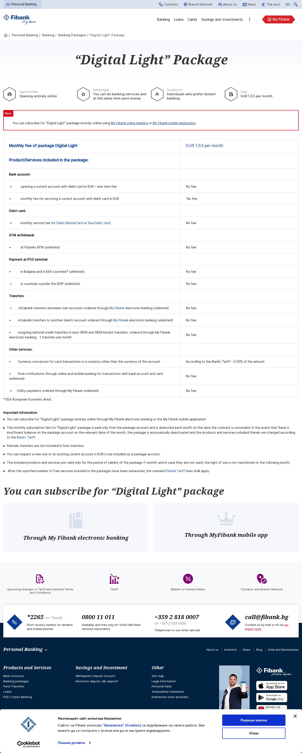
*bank (56, 617)
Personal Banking (24, 35)
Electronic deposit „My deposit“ (97, 681)
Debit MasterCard (69, 223)
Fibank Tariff (175, 471)
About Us (230, 4)
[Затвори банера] (295, 716)
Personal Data (161, 686)
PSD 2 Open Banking (17, 697)
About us (212, 649)
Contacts (171, 4)
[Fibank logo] (19, 19)
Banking (163, 19)
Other (249, 19)
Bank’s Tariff (26, 437)
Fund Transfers (13, 686)
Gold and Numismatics (283, 649)
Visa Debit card (99, 223)
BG (288, 5)
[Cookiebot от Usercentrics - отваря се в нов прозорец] (28, 744)
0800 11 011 (98, 617)
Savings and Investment (101, 668)
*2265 (35, 617)
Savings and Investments (222, 19)
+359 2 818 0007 (177, 617)
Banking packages (16, 681)
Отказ (253, 733)
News (252, 4)
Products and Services (27, 668)
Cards (192, 19)
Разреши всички (254, 720)
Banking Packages (71, 35)
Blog (259, 649)
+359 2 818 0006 (173, 623)
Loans (179, 19)
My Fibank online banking (129, 123)
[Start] (6, 35)
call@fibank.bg (266, 617)
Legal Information (164, 681)
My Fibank (281, 19)
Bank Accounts (13, 676)
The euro (273, 4)
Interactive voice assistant (170, 697)
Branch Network (200, 4)
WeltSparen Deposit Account (95, 676)
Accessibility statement (168, 691)
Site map (158, 676)
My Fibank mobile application (174, 123)
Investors (230, 649)
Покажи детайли (71, 743)
